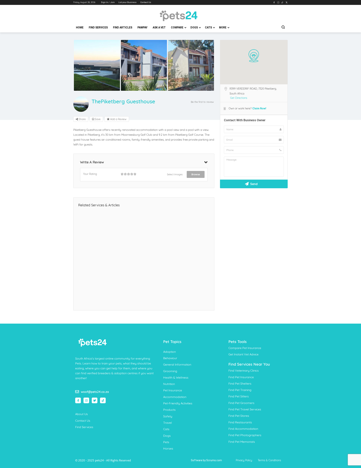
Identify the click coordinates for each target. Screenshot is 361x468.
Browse (195, 174)
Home (79, 27)
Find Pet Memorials (241, 442)
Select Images (175, 174)
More (223, 27)
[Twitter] (94, 400)
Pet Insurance (172, 390)
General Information (177, 364)
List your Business (127, 2)
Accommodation (174, 397)
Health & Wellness (175, 377)
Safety (167, 416)
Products (169, 410)
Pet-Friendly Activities (177, 403)
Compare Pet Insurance (244, 348)
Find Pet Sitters (238, 396)
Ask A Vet (159, 27)
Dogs (194, 27)
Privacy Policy (244, 460)
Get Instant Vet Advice (243, 354)
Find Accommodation (243, 429)
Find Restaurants (240, 422)
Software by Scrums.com (206, 460)
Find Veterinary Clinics (243, 370)
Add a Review (118, 119)
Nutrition (169, 384)
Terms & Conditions (269, 460)
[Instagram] (86, 400)
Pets (166, 442)
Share (82, 119)
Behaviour (170, 358)
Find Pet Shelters (239, 383)
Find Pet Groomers (241, 403)
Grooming (170, 371)
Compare (177, 27)
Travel (167, 423)
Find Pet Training (239, 390)
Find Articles (122, 27)
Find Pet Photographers (244, 435)
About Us (81, 414)
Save (97, 119)
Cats (208, 27)
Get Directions (238, 98)
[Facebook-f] (78, 400)
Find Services (98, 27)
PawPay (142, 27)
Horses (168, 448)
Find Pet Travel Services (244, 409)
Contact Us (145, 2)
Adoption (169, 352)
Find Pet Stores (238, 416)
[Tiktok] (103, 400)
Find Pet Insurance (241, 377)
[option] (96, 65)
